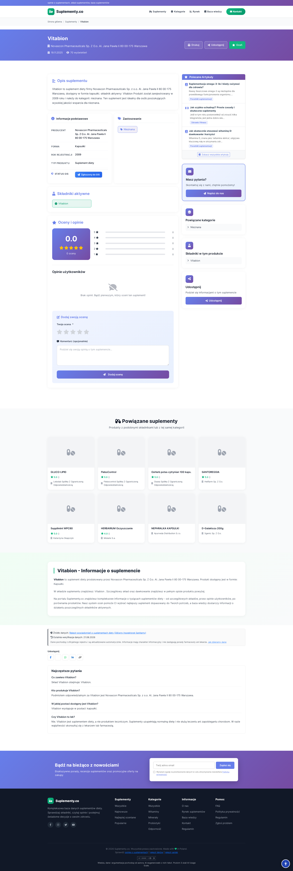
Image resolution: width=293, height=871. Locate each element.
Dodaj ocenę (115, 374)
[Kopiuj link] (80, 657)
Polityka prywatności (227, 811)
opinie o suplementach (136, 852)
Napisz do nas (215, 193)
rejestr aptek (171, 852)
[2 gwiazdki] (66, 332)
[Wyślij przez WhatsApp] (65, 657)
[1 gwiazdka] (59, 332)
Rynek (196, 11)
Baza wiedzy (214, 11)
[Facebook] (50, 825)
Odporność (154, 828)
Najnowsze (121, 811)
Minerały (153, 817)
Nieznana (129, 129)
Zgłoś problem (223, 823)
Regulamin (188, 828)
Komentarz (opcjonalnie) (74, 341)
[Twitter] (66, 825)
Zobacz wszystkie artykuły (215, 154)
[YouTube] (73, 825)
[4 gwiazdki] (79, 332)
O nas (185, 805)
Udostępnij (215, 300)
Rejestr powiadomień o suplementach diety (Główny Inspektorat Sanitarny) (107, 632)
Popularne (120, 823)
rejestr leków (156, 852)
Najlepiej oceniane (125, 817)
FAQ (217, 805)
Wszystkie (120, 805)
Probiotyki (154, 823)
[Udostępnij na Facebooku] (51, 657)
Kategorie (179, 11)
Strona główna (55, 21)
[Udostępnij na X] (58, 657)
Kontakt (237, 11)
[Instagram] (58, 825)
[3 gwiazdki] (73, 332)
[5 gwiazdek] (86, 332)
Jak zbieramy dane (217, 642)
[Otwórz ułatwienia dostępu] (285, 863)
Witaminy (153, 811)
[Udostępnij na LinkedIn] (73, 657)
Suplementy (159, 11)
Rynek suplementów (193, 811)
